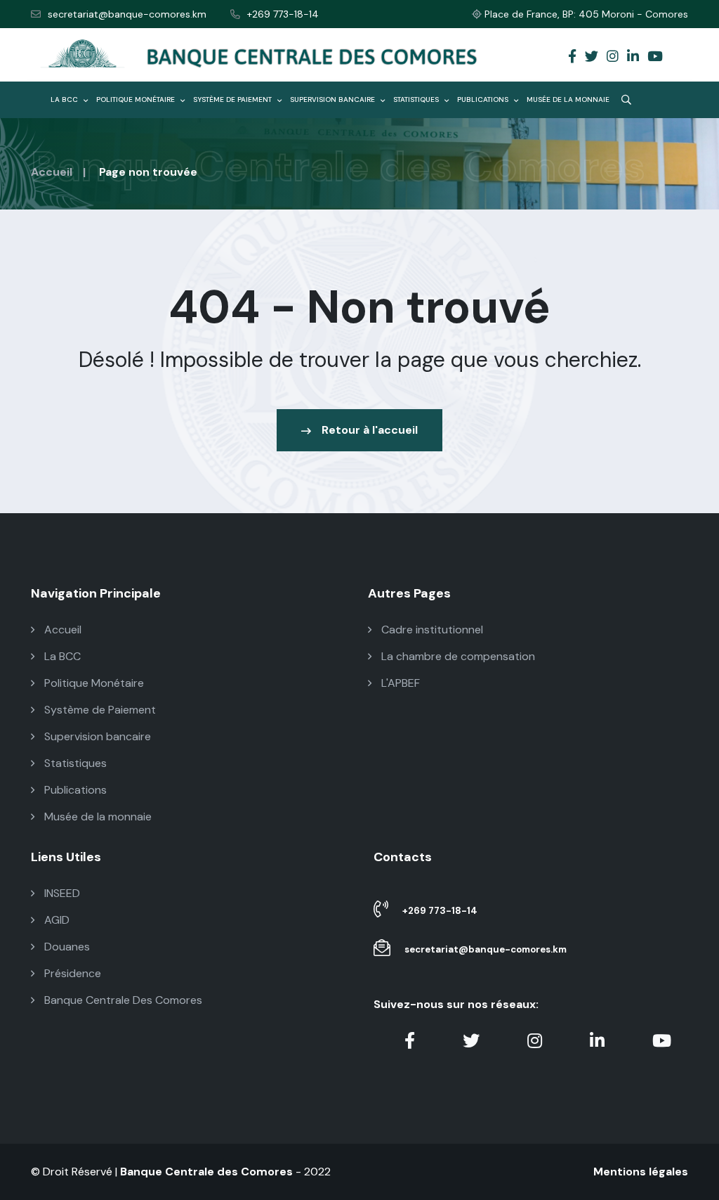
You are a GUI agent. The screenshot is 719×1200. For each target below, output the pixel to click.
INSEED (60, 893)
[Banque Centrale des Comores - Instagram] (613, 57)
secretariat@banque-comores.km (127, 14)
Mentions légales (640, 1171)
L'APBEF (399, 683)
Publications (483, 99)
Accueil (51, 171)
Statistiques (417, 99)
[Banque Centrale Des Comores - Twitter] (591, 57)
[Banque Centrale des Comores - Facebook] (572, 57)
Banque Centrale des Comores (206, 1171)
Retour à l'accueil (370, 429)
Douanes (65, 946)
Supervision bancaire (333, 99)
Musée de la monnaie (568, 99)
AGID (55, 919)
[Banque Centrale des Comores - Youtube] (655, 57)
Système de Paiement (233, 99)
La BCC (65, 99)
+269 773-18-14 (283, 14)
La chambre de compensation (456, 656)
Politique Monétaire (136, 99)
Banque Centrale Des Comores (121, 1000)
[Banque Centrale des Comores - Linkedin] (633, 57)
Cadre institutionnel (430, 629)
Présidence (71, 973)
